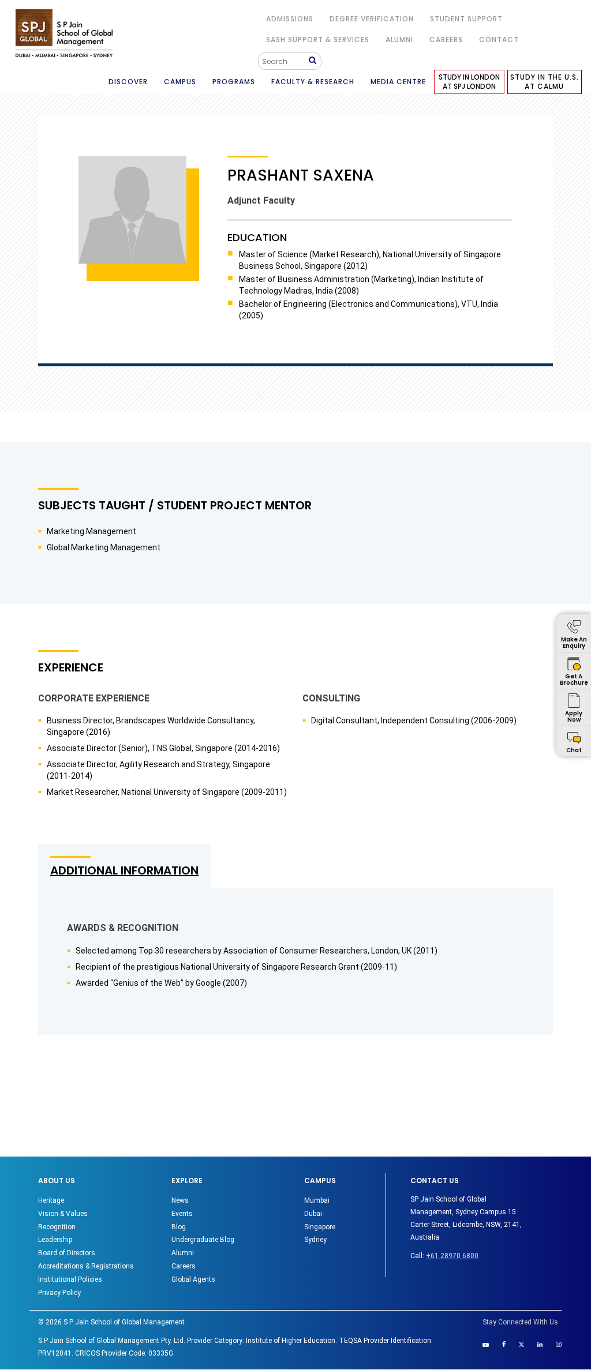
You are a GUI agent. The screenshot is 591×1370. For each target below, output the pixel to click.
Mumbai (317, 1200)
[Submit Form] (315, 61)
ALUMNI (399, 39)
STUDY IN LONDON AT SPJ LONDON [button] (469, 81)
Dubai (313, 1214)
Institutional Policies (70, 1279)
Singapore (319, 1227)
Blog (178, 1227)
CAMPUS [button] (180, 82)
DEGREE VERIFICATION (372, 19)
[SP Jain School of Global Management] (64, 33)
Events (182, 1214)
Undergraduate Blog (202, 1240)
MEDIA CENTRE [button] (398, 82)
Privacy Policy (59, 1293)
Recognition (57, 1227)
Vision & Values (63, 1214)
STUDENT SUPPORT (466, 19)
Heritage (51, 1200)
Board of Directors (66, 1253)
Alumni (182, 1253)
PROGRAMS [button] (233, 82)
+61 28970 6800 (452, 1256)
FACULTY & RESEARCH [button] (312, 82)
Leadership (55, 1240)
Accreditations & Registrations (86, 1266)
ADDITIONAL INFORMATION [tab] (124, 870)
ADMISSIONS (289, 19)
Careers (446, 39)
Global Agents (193, 1279)
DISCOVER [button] (128, 82)
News (180, 1200)
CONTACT (499, 39)
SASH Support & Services (317, 39)
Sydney (315, 1240)
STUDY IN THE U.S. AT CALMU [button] (544, 81)
